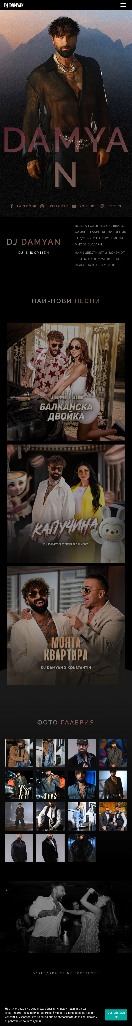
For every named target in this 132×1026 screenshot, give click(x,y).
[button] (42, 1021)
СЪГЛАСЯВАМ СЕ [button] (116, 1015)
